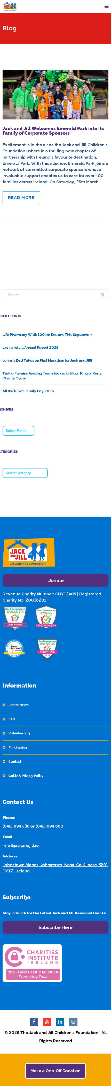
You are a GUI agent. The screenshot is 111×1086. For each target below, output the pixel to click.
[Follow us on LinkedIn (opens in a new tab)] (60, 1022)
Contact (15, 761)
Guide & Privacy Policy (26, 776)
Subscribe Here (55, 927)
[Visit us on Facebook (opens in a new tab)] (34, 1022)
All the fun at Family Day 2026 (28, 391)
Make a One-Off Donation (55, 1070)
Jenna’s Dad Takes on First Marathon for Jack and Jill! (47, 360)
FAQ (12, 719)
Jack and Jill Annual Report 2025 (30, 347)
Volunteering (19, 733)
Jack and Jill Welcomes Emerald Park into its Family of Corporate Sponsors (53, 131)
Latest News (18, 705)
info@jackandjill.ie (21, 845)
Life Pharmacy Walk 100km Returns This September (47, 335)
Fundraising (18, 747)
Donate (55, 580)
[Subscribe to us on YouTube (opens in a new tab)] (47, 1022)
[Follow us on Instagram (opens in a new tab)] (73, 1022)
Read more (21, 197)
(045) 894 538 (16, 826)
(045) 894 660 (49, 826)
